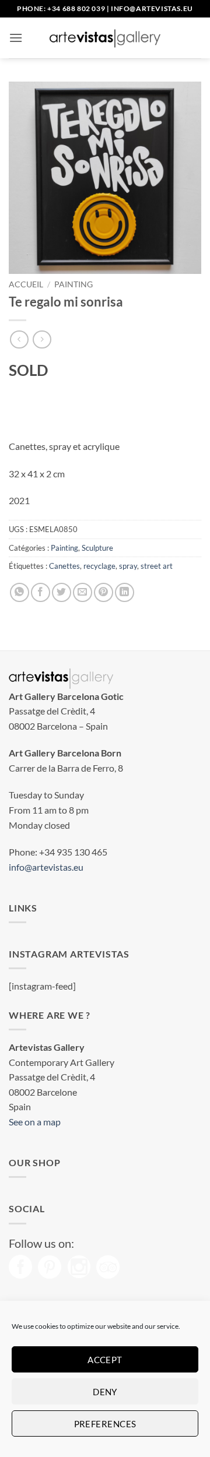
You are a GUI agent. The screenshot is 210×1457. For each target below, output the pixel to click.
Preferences (105, 1424)
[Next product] (19, 339)
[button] (16, 37)
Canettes (64, 566)
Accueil (26, 284)
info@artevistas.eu (152, 8)
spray (128, 566)
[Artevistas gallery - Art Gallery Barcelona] (105, 38)
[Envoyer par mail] (82, 592)
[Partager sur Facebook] (40, 592)
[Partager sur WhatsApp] (19, 592)
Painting (73, 284)
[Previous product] (42, 339)
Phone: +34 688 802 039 (61, 8)
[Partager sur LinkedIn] (124, 592)
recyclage (99, 566)
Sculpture (97, 547)
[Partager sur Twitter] (61, 592)
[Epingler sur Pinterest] (103, 592)
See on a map (35, 1121)
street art (157, 566)
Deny (105, 1391)
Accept (105, 1359)
